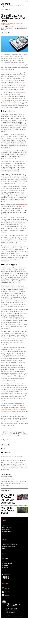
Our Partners (5, 565)
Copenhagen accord (20, 102)
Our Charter (4, 561)
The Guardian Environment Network (10, 544)
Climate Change (15, 23)
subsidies (25, 235)
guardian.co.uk (6, 434)
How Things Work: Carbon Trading (7, 510)
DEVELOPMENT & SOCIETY (6, 23)
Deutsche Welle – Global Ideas (8, 546)
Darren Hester (5, 50)
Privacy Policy (5, 567)
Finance (8, 24)
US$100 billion (5, 96)
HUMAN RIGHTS (5, 534)
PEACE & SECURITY (5, 529)
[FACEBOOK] (3, 592)
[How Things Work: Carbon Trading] (22, 510)
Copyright (4, 570)
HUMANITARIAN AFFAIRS (6, 531)
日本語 (26, 1)
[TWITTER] (3, 589)
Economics (3, 24)
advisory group (18, 138)
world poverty (13, 58)
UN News (4, 548)
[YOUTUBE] (3, 595)
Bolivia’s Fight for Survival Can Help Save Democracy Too (8, 498)
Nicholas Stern (10, 27)
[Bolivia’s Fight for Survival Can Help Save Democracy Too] (22, 497)
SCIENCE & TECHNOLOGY (6, 525)
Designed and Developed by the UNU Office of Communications (14, 615)
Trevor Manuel (16, 28)
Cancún (21, 87)
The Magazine (5, 558)
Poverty (21, 23)
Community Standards (7, 563)
